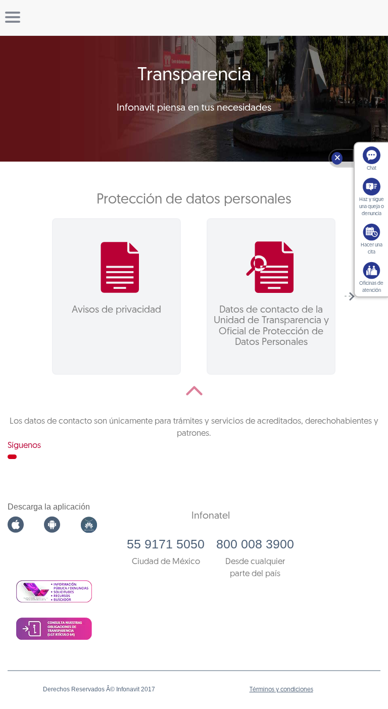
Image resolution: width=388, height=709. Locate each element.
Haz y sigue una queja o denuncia (371, 206)
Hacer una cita (371, 249)
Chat (371, 168)
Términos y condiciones (281, 690)
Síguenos (24, 445)
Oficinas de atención (371, 287)
